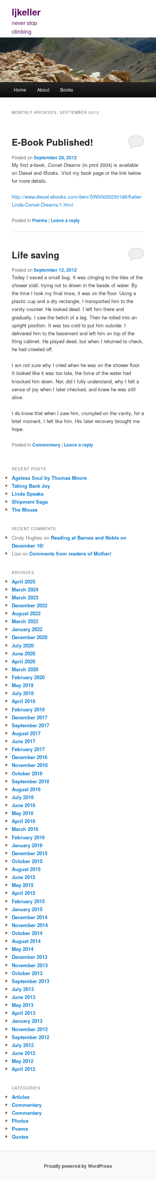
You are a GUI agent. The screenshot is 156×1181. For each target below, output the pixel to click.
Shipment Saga (30, 501)
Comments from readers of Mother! (70, 553)
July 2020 (23, 645)
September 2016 (30, 781)
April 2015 (23, 892)
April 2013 (23, 1012)
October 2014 (27, 933)
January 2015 (27, 909)
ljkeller (26, 11)
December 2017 (29, 717)
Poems (39, 220)
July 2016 (23, 797)
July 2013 (23, 989)
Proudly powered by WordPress (78, 1165)
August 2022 (26, 613)
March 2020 (25, 669)
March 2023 (25, 597)
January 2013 (27, 1020)
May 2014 (22, 948)
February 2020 (28, 677)
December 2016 (29, 757)
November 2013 (30, 965)
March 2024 (25, 589)
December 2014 (29, 917)
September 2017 (30, 725)
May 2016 (22, 813)
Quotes (20, 1136)
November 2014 (30, 925)
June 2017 (23, 741)
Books (66, 89)
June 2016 (23, 805)
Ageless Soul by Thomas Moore (49, 477)
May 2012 (22, 1060)
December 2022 (29, 605)
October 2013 (27, 973)
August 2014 (26, 940)
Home (20, 89)
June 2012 (23, 1053)
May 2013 (22, 1004)
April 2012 (23, 1068)
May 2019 (22, 685)
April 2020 (23, 661)
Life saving (35, 254)
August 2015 (26, 869)
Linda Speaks (28, 493)
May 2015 (22, 884)
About (43, 89)
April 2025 (23, 581)
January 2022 (27, 629)
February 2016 (28, 837)
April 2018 (23, 701)
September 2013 (30, 981)
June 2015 (23, 877)
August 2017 (26, 733)
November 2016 (30, 765)
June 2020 (23, 653)
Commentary (46, 444)
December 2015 (29, 853)
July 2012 (23, 1045)
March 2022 (25, 621)
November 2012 (30, 1029)
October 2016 (27, 773)
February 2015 (28, 901)
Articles (21, 1096)
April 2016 (23, 821)
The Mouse (24, 509)
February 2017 (28, 749)
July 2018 (23, 693)
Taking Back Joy (31, 485)
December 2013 (29, 956)
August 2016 (26, 789)
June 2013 (23, 997)
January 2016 (27, 845)
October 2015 (27, 861)
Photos (20, 1120)
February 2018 (28, 709)
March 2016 (25, 828)
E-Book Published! (52, 141)
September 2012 (30, 1037)
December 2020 (29, 637)
